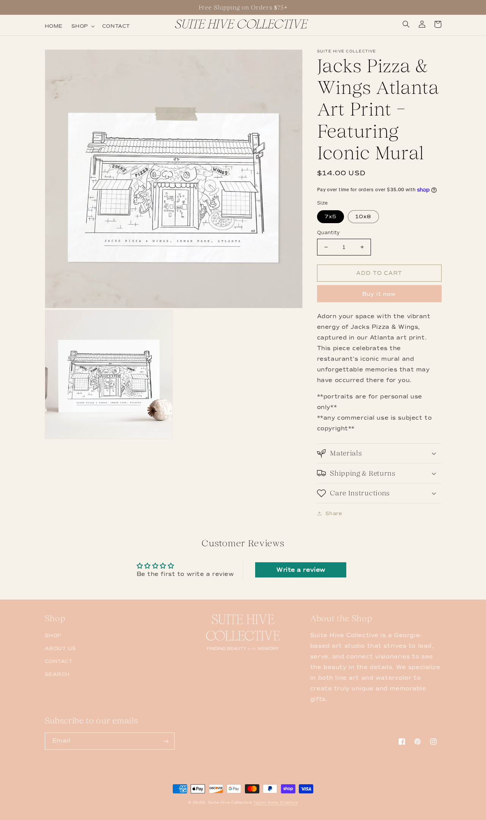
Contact (59, 661)
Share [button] (333, 513)
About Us (61, 648)
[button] (82, 26)
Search (57, 674)
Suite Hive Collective (230, 802)
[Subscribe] (166, 741)
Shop (53, 635)
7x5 (330, 216)
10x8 (363, 216)
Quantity (328, 233)
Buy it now (379, 293)
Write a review (300, 570)
